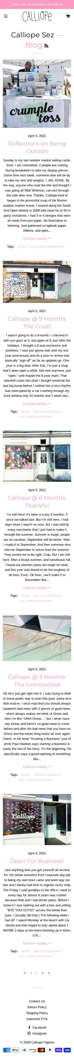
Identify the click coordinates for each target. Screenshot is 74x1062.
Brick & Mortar (47, 411)
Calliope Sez (32, 34)
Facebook (39, 1027)
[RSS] (46, 45)
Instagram (39, 1033)
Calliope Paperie (42, 1042)
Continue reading (35, 238)
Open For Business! (37, 861)
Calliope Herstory (47, 246)
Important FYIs (37, 1019)
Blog (22, 246)
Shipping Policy (37, 1013)
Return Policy (37, 1007)
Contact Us (37, 1001)
